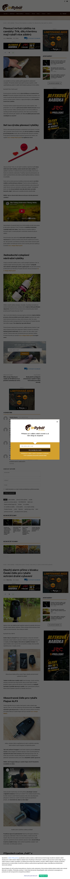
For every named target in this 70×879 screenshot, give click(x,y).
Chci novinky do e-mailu (35, 450)
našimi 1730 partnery (13, 858)
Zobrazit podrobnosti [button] (30, 876)
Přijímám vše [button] (43, 876)
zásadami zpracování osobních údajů (37, 455)
